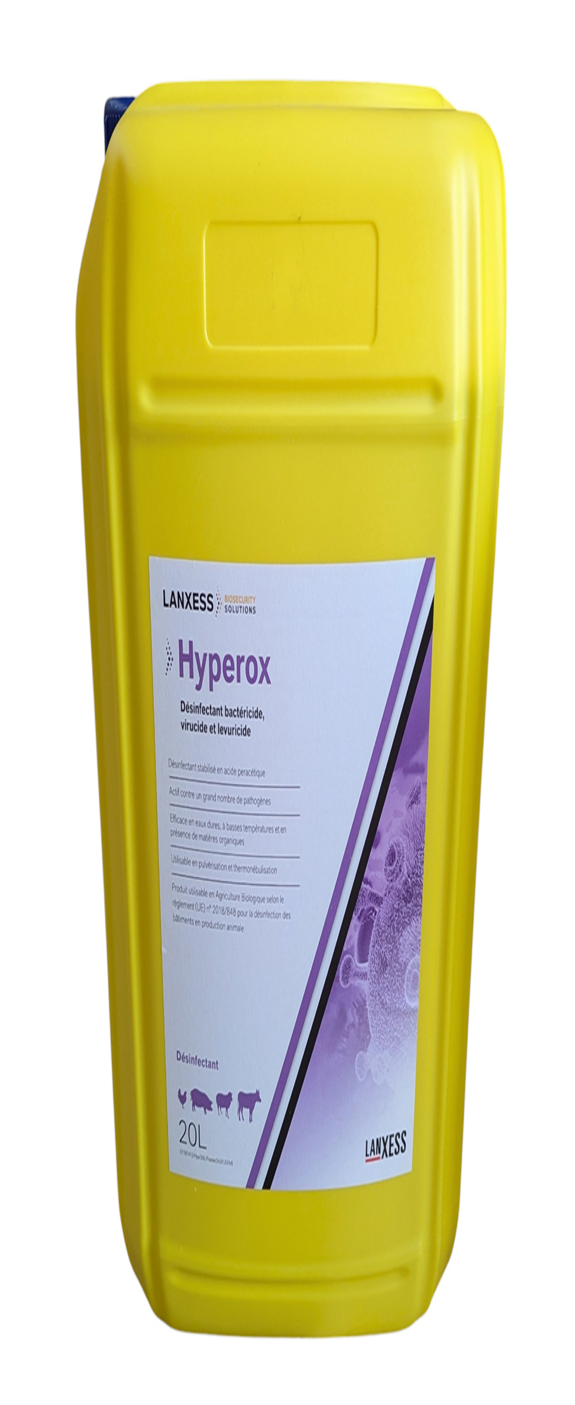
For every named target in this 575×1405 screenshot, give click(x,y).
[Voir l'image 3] (19, 128)
